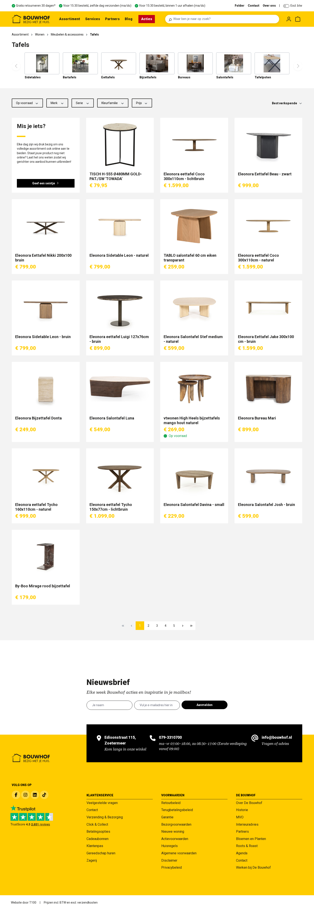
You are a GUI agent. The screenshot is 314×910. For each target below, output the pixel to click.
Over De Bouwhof (249, 803)
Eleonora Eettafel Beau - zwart (265, 174)
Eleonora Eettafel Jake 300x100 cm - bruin (266, 339)
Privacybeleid (171, 867)
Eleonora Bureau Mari (257, 418)
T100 (32, 902)
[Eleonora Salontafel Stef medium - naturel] (194, 307)
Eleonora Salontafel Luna (112, 418)
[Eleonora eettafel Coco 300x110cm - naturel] (268, 226)
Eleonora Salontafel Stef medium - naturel (193, 339)
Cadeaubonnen (98, 839)
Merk (54, 103)
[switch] (286, 6)
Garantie (167, 817)
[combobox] (225, 19)
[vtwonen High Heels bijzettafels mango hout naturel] (194, 388)
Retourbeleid (170, 803)
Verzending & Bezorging (105, 817)
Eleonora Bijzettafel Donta (38, 418)
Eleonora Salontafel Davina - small (194, 504)
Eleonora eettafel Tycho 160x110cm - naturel (36, 507)
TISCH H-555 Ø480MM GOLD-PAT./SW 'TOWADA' (116, 176)
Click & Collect (97, 824)
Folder (239, 5)
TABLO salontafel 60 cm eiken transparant (190, 257)
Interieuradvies (247, 824)
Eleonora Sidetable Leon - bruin (43, 336)
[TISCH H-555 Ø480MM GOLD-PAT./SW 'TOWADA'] (120, 144)
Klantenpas (95, 846)
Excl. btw (296, 5)
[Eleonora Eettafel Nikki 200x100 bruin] (45, 226)
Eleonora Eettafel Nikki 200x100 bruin (43, 257)
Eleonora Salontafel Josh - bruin (266, 504)
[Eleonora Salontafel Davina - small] (194, 475)
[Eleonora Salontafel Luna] (120, 388)
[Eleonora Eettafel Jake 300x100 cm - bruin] (268, 307)
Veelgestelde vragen (102, 803)
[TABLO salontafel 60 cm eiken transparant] (194, 226)
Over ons (269, 5)
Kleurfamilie (109, 103)
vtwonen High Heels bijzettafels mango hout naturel (192, 420)
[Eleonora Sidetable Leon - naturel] (120, 226)
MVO (240, 817)
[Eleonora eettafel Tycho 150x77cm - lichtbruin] (120, 475)
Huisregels (169, 846)
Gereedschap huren (101, 853)
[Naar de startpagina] (31, 19)
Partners (242, 831)
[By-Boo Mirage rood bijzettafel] (45, 556)
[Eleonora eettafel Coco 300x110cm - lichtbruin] (194, 144)
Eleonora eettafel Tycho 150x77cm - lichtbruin (111, 507)
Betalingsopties (98, 831)
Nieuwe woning (172, 831)
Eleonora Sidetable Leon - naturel (119, 255)
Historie (242, 810)
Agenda (241, 853)
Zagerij (92, 860)
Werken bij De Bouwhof (253, 867)
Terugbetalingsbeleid (177, 810)
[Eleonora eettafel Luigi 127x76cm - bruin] (120, 307)
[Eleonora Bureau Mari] (268, 388)
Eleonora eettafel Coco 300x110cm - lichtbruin (184, 176)
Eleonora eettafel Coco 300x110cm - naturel (258, 257)
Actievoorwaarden (174, 839)
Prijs (139, 103)
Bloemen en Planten (251, 839)
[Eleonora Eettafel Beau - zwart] (268, 144)
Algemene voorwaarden (179, 853)
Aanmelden (205, 705)
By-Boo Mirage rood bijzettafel (42, 586)
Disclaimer (169, 860)
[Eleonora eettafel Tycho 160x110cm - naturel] (45, 475)
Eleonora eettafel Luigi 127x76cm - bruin (119, 339)
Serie (80, 103)
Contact (253, 5)
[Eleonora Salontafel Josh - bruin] (268, 475)
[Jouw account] (288, 19)
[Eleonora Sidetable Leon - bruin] (45, 307)
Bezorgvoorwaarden (176, 824)
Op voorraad (24, 103)
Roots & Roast (247, 846)
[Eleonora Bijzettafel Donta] (45, 388)
